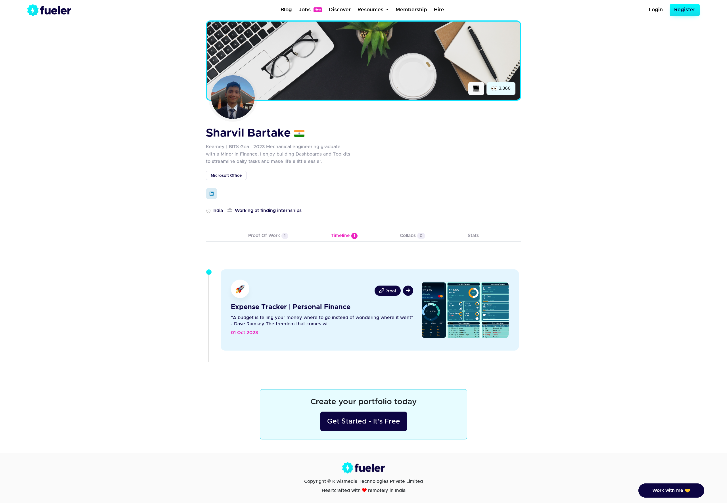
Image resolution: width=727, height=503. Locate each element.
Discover (340, 9)
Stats (473, 235)
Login (656, 9)
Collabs (411, 235)
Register (684, 9)
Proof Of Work (267, 235)
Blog (286, 9)
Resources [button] (371, 9)
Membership (411, 9)
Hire (439, 9)
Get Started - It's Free (363, 421)
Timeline (343, 235)
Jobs (310, 9)
